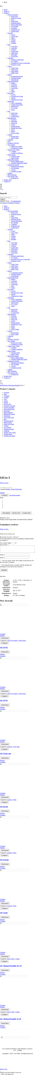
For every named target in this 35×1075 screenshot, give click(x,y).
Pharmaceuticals (8, 421)
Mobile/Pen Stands (9, 414)
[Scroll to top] (1, 1071)
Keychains (7, 411)
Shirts (14, 799)
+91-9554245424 (15, 201)
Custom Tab (26, 513)
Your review (4, 545)
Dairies (6, 402)
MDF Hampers (8, 412)
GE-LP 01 (4, 700)
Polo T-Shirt (10, 959)
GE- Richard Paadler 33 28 (10, 1019)
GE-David (4, 807)
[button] (7, 1074)
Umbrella (6, 431)
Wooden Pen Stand (9, 436)
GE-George (4, 860)
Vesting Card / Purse (10, 432)
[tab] (6, 513)
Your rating (4, 543)
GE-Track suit (5, 754)
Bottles (17, 385)
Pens (5, 419)
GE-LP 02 (4, 647)
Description (6, 513)
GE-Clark (4, 913)
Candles (6, 397)
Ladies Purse (22, 640)
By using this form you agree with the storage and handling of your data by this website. (16, 565)
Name (2, 555)
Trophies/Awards (9, 429)
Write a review (4, 483)
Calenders (7, 396)
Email (2, 557)
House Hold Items (9, 385)
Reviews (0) (16, 513)
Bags (5, 394)
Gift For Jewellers (9, 407)
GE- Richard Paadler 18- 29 (11, 966)
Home (2, 385)
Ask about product (14, 495)
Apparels (6, 392)
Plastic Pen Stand (9, 424)
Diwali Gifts (7, 404)
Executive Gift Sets (9, 406)
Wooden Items (8, 434)
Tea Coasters (7, 427)
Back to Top (3, 1069)
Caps (5, 399)
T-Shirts (6, 426)
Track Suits (16, 746)
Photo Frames (8, 422)
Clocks (6, 401)
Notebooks (7, 416)
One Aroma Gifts (9, 417)
